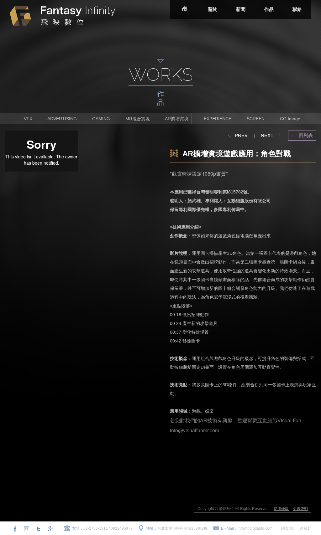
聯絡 (297, 9)
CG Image (290, 118)
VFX (28, 118)
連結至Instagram (26, 528)
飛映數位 (62, 16)
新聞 (240, 9)
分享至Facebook (15, 528)
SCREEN (256, 118)
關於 (212, 9)
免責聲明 (300, 509)
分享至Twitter (38, 528)
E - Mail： (229, 528)
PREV (241, 135)
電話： (77, 528)
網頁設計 (288, 528)
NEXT (267, 135)
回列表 (306, 135)
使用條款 (281, 509)
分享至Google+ (50, 528)
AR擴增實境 (176, 118)
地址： (151, 528)
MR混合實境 (137, 118)
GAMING (101, 118)
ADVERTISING (62, 118)
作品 (269, 9)
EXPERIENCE (217, 118)
